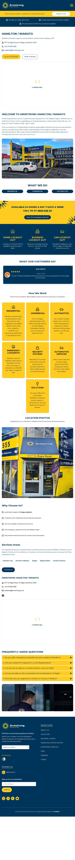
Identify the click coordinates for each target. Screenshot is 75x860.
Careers (44, 755)
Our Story (45, 734)
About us (45, 730)
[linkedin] (12, 798)
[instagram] (3, 798)
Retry (37, 93)
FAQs (43, 751)
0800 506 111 (45, 210)
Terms (43, 759)
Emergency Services (49, 747)
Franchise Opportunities (52, 743)
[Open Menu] (71, 5)
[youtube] (17, 798)
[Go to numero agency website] (57, 811)
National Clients (48, 738)
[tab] (12, 191)
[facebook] (8, 798)
